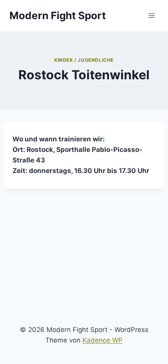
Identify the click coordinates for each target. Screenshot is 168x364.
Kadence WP (102, 340)
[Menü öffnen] (151, 15)
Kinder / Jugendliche (84, 60)
